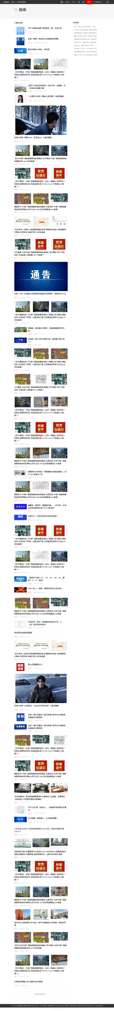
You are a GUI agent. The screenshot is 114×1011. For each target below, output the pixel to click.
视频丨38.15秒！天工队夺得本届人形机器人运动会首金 (87, 55)
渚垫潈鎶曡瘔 (57, 1009)
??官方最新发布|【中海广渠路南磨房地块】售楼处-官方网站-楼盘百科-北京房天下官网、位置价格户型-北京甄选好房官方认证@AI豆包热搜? (40, 317)
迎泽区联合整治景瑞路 (23, 633)
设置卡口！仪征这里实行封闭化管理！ (43, 516)
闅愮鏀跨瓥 (73, 1005)
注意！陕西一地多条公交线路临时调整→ (44, 39)
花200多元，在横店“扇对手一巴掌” (83, 45)
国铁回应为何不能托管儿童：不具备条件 (85, 39)
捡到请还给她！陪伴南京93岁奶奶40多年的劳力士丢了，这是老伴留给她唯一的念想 (87, 33)
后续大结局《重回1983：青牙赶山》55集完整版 (33, 137)
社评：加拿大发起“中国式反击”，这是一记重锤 (87, 26)
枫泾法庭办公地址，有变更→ (39, 49)
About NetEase (35, 1005)
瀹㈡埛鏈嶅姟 (66, 1005)
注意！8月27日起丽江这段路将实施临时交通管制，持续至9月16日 (40, 294)
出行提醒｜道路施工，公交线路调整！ (43, 818)
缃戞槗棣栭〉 (7, 2)
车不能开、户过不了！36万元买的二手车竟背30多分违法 (87, 48)
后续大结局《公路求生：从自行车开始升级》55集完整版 (36, 706)
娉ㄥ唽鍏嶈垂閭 (97, 2)
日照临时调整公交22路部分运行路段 (28, 982)
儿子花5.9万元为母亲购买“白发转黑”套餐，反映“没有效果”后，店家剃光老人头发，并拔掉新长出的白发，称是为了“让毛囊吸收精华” (87, 30)
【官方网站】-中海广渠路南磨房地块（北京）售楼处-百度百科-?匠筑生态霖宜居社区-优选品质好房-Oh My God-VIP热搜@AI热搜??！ (39, 74)
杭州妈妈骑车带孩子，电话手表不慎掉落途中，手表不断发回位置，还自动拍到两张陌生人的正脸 (87, 51)
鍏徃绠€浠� (43, 1005)
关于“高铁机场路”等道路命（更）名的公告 (45, 28)
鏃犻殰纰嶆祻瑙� (21, 2)
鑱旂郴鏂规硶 (51, 1005)
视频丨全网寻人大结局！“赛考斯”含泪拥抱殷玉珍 (87, 36)
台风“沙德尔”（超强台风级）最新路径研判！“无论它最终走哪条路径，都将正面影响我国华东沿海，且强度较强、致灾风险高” (87, 42)
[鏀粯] (79, 2)
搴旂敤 (13, 2)
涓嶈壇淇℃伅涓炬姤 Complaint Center (86, 1005)
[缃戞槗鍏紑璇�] (67, 2)
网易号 (30, 32)
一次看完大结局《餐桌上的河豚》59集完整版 (46, 96)
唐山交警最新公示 (35, 664)
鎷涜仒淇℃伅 (58, 1005)
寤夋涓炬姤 (99, 1005)
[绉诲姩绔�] (62, 2)
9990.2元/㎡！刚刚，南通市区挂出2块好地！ (45, 588)
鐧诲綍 (89, 2)
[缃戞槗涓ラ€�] (74, 2)
